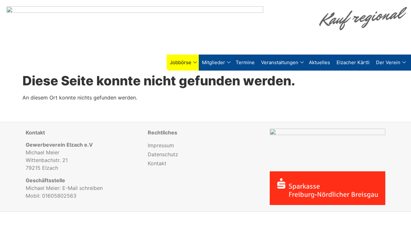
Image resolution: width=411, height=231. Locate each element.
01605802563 (59, 196)
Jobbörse (180, 62)
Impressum (161, 145)
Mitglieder (213, 62)
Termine (245, 62)
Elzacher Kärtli (353, 62)
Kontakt (157, 163)
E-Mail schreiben (82, 188)
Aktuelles (319, 62)
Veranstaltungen (279, 62)
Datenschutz (163, 154)
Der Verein (388, 62)
